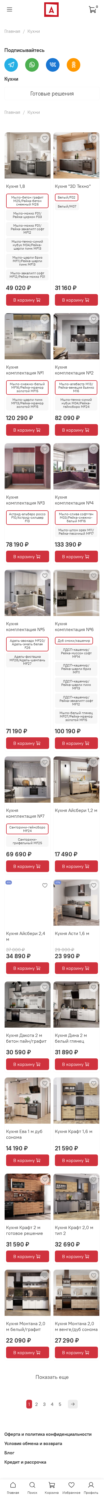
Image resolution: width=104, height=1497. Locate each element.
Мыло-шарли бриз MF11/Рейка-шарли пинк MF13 (27, 260)
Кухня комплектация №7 (25, 813)
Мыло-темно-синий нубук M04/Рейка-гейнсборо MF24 (76, 403)
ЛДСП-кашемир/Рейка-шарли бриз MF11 (76, 668)
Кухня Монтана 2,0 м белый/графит (25, 1326)
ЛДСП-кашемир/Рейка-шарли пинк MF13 (76, 684)
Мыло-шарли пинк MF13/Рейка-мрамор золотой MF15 (27, 403)
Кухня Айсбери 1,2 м (76, 810)
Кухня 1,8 (15, 186)
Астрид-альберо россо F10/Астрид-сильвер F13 (27, 517)
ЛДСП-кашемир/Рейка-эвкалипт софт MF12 (76, 700)
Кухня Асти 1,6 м (72, 933)
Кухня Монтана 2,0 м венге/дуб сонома (76, 1326)
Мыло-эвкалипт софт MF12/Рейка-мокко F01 (27, 275)
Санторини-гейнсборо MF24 (27, 829)
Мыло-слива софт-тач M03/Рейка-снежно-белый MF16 (76, 517)
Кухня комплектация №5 (25, 626)
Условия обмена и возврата (33, 1443)
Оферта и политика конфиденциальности (48, 1434)
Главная (12, 31)
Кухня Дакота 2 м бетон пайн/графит (26, 1038)
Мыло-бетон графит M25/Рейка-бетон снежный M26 (27, 200)
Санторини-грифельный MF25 (27, 841)
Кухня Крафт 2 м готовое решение (24, 1230)
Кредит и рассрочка (25, 1462)
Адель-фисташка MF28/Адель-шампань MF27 (27, 660)
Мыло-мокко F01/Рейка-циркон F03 (27, 215)
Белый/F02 (66, 197)
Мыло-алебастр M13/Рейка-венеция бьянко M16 (76, 387)
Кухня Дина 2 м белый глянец (71, 1038)
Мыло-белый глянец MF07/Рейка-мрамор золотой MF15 (76, 716)
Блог (9, 1452)
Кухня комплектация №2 (74, 370)
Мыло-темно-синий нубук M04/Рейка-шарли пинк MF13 (27, 245)
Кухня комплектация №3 (25, 500)
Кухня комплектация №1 (25, 370)
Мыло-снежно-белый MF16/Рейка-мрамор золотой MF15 (27, 387)
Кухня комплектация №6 (74, 626)
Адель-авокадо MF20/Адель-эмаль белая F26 (27, 644)
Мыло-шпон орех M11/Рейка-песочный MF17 (76, 532)
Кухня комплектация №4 (74, 500)
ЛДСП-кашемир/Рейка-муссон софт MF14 (76, 653)
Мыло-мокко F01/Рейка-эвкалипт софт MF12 (27, 229)
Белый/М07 (67, 206)
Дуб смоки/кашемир (74, 640)
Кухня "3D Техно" (73, 186)
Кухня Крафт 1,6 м (73, 1131)
